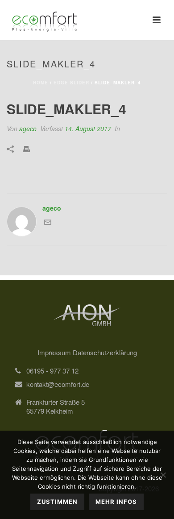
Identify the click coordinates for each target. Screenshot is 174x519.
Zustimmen (57, 501)
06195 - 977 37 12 (52, 371)
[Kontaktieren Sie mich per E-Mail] (47, 223)
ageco (28, 128)
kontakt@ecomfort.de (57, 384)
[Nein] (162, 474)
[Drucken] (31, 148)
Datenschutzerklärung (105, 352)
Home (40, 82)
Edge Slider (71, 82)
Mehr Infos (116, 501)
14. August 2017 (88, 128)
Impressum (55, 352)
